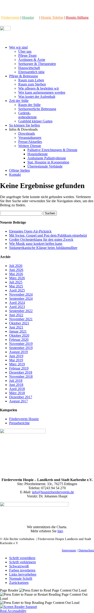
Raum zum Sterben (32, 84)
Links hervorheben (22, 574)
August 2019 (18, 352)
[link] (10, 17)
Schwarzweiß (19, 566)
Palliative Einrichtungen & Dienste (52, 150)
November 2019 (21, 344)
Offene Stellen (19, 170)
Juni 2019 (16, 356)
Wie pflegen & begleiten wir (38, 88)
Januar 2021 (18, 331)
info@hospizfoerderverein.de (53, 492)
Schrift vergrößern (22, 558)
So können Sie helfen (24, 125)
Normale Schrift (20, 578)
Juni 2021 (16, 327)
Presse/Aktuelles (30, 142)
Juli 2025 (15, 282)
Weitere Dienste (29, 146)
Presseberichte (19, 423)
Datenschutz (86, 550)
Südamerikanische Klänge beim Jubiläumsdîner (43, 248)
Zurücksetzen (19, 583)
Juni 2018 (16, 385)
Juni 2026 (16, 270)
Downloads (26, 133)
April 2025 (17, 290)
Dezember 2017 (20, 397)
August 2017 (18, 401)
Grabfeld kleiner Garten (35, 121)
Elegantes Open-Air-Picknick (30, 231)
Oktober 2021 (19, 323)
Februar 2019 (19, 368)
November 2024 (21, 294)
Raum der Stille (29, 105)
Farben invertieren (22, 570)
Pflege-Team (27, 55)
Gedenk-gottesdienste (27, 115)
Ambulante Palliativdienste (46, 158)
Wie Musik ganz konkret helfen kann (35, 244)
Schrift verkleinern (22, 562)
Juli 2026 (15, 266)
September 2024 (21, 298)
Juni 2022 (16, 315)
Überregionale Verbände (45, 166)
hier (60, 531)
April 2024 (17, 303)
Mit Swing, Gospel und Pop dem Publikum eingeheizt (48, 235)
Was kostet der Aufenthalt (36, 96)
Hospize (28, 17)
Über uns (24, 51)
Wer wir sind (18, 47)
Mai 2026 (16, 274)
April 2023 (17, 307)
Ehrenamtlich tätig (31, 72)
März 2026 (17, 278)
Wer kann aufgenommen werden (41, 92)
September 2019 (21, 348)
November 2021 (21, 319)
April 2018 (17, 389)
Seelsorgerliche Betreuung (37, 109)
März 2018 (17, 393)
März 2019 (17, 364)
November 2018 (21, 376)
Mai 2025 (16, 286)
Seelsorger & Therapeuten (37, 64)
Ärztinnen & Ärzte (31, 60)
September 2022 (21, 311)
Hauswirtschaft (29, 68)
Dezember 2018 (20, 372)
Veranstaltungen (29, 138)
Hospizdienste (37, 154)
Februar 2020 (19, 339)
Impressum (69, 550)
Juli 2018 (15, 381)
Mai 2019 (16, 360)
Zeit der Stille (19, 101)
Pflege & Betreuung (23, 76)
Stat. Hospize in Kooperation (48, 162)
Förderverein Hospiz (24, 419)
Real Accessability (13, 611)
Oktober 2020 (19, 335)
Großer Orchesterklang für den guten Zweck (41, 239)
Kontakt (15, 174)
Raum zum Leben (31, 80)
